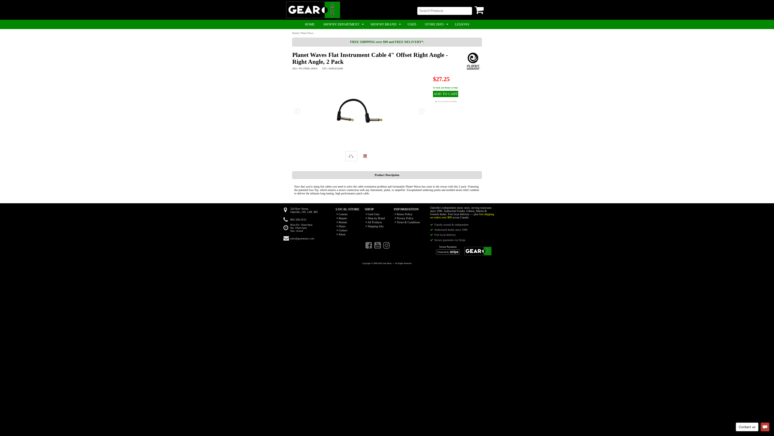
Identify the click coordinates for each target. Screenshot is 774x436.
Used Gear (373, 214)
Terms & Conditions (408, 222)
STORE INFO (434, 24)
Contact (342, 230)
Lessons (342, 214)
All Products (374, 222)
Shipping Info (375, 226)
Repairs (342, 218)
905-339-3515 (298, 219)
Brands (295, 33)
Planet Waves (307, 33)
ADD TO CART (446, 94)
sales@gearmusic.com (302, 238)
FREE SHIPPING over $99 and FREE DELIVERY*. (387, 42)
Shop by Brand (376, 218)
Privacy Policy (404, 218)
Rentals (342, 222)
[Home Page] (313, 17)
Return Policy (404, 214)
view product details (447, 101)
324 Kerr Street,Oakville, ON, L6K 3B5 (304, 210)
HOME (310, 24)
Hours (341, 226)
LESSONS (462, 24)
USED (412, 24)
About (341, 234)
